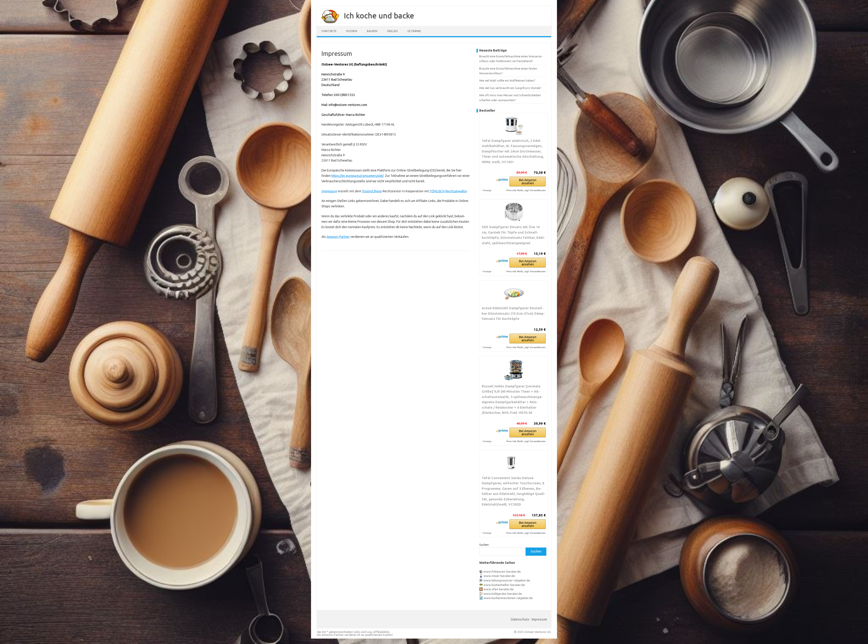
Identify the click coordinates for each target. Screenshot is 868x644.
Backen (372, 31)
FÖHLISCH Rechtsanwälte (448, 191)
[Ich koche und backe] (328, 24)
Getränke (414, 31)
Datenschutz (520, 619)
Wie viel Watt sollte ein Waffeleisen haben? (507, 80)
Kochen (351, 31)
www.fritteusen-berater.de (502, 571)
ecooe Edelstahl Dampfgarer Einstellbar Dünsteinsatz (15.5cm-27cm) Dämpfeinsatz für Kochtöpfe (513, 313)
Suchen (484, 544)
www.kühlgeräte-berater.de (503, 593)
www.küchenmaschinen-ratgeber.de (508, 598)
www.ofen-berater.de (499, 589)
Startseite (329, 31)
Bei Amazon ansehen (527, 181)
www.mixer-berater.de (499, 576)
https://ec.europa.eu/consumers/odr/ (357, 176)
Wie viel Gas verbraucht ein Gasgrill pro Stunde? (510, 87)
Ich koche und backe (379, 15)
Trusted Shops (372, 191)
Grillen (392, 31)
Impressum (329, 191)
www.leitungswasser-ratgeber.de (507, 580)
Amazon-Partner (338, 237)
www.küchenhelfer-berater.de (504, 585)
